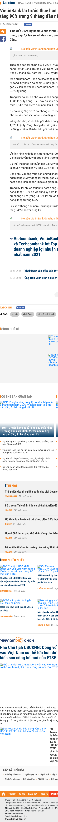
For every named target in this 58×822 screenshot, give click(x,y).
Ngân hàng (24, 3)
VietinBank (28, 314)
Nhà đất (8, 510)
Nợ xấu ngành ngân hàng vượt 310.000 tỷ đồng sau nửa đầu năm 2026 (27, 442)
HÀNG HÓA (32, 794)
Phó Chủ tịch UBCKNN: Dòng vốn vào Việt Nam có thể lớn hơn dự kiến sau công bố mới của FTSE (17, 582)
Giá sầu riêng (29, 779)
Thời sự (8, 524)
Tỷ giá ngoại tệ (30, 774)
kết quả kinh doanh (46, 314)
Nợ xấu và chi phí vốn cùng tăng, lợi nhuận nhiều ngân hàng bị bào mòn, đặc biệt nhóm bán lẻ (26, 459)
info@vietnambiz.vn (19, 816)
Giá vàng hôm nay (13, 774)
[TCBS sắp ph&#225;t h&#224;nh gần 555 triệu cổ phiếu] (17, 601)
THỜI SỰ (12, 794)
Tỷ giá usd (44, 774)
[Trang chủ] (3, 31)
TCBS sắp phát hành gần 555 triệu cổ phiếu (16, 609)
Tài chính (8, 3)
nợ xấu (15, 314)
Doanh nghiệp (11, 496)
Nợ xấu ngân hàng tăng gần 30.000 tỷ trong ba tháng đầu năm (25, 468)
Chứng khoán (6, 591)
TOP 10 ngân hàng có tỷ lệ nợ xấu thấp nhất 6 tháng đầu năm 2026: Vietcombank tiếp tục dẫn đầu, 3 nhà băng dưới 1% (27, 431)
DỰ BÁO (22, 794)
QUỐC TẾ (44, 794)
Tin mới (11, 486)
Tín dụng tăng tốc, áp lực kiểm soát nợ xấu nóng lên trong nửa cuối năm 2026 (28, 451)
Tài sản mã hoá (43, 3)
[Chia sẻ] (3, 39)
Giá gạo (54, 779)
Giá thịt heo (43, 779)
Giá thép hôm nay (12, 779)
